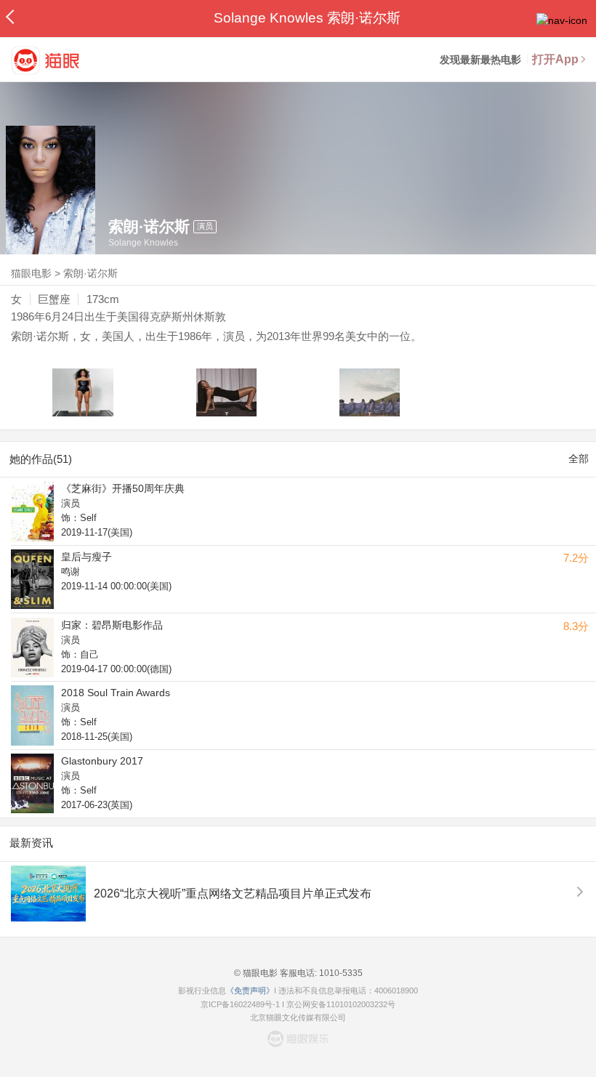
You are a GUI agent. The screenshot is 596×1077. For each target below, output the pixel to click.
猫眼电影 (31, 273)
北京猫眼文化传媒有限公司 (298, 1017)
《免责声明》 (250, 990)
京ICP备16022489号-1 (240, 1004)
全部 (578, 458)
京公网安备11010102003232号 (340, 1004)
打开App (555, 59)
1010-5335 (340, 973)
